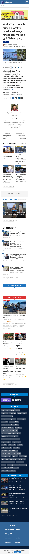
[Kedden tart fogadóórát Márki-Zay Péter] (8, 149)
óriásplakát (13, 94)
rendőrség (23, 456)
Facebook (18, 538)
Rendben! (17, 552)
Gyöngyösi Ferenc (7, 424)
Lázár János (15, 439)
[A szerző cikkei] (14, 107)
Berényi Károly (22, 413)
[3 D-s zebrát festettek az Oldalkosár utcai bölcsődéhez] (4, 510)
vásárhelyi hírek (22, 465)
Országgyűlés (16, 453)
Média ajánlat (8, 534)
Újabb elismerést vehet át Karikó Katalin (7, 137)
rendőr (15, 456)
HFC (16, 424)
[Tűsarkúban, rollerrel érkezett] (4, 503)
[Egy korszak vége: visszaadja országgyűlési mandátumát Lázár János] (8, 361)
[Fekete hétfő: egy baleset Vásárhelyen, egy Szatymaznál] (6, 233)
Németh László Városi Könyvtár (10, 450)
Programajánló (6, 456)
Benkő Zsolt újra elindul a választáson (22, 137)
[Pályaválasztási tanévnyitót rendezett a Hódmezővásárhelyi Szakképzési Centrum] (6, 243)
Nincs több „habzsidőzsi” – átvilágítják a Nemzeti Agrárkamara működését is (17, 269)
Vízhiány (5, 470)
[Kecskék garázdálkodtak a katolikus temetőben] (20, 361)
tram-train (19, 462)
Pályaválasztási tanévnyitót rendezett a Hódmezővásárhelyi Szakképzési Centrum (14, 214)
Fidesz (5, 421)
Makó (4, 444)
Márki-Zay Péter (6, 94)
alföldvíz (5, 413)
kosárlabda (5, 436)
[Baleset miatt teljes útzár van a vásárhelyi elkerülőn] (14, 307)
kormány (5, 430)
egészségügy (21, 419)
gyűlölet (7, 92)
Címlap (5, 166)
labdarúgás (5, 439)
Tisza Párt (21, 459)
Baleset (13, 413)
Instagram (8, 542)
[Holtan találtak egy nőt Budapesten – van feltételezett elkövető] (4, 487)
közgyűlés (14, 436)
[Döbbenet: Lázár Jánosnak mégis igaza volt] (4, 480)
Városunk (19, 146)
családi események (7, 416)
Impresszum (19, 534)
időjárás (18, 427)
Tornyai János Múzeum (8, 462)
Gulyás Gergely (14, 421)
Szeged (5, 459)
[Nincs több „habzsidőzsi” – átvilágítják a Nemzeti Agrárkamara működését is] (6, 268)
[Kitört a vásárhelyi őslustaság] (8, 336)
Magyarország (6, 442)
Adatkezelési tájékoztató (12, 529)
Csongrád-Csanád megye (8, 419)
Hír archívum (8, 538)
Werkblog (17, 542)
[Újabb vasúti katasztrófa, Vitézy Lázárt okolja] (4, 495)
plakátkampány (19, 94)
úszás (12, 470)
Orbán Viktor (6, 453)
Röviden (5, 146)
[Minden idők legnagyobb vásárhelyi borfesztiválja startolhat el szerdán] (20, 336)
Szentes (13, 459)
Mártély (16, 447)
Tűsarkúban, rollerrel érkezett (16, 501)
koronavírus (13, 430)
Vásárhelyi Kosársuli (7, 467)
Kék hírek (6, 300)
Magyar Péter (16, 442)
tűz (4, 465)
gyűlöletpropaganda (14, 92)
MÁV (20, 444)
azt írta (10, 89)
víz (17, 467)
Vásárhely (11, 465)
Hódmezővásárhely (7, 427)
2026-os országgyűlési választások (11, 410)
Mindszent (12, 444)
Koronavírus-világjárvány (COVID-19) (11, 433)
